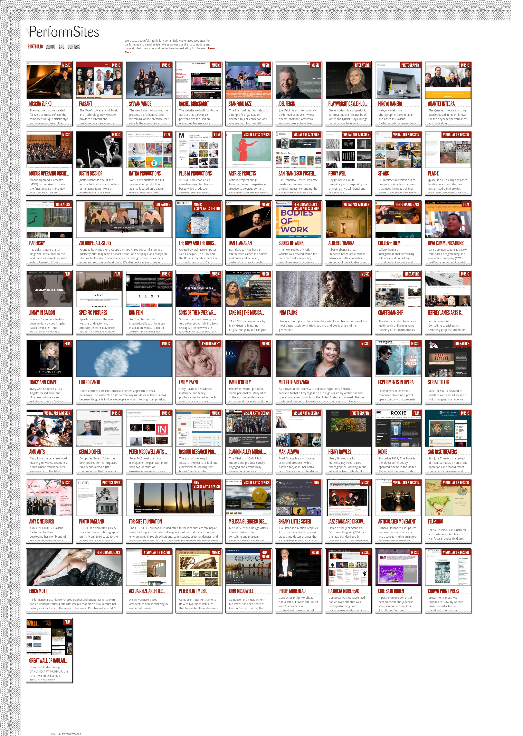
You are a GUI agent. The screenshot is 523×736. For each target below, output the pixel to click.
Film (167, 135)
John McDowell (241, 591)
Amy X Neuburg (41, 521)
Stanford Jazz (240, 104)
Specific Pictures (93, 312)
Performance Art (305, 204)
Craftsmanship (390, 312)
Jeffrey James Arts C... (445, 312)
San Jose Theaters (442, 452)
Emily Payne (188, 382)
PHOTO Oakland (91, 521)
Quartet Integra (441, 104)
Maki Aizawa (288, 452)
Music (66, 65)
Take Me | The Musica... (246, 312)
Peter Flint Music (193, 591)
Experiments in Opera (395, 382)
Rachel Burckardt (194, 104)
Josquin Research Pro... (197, 452)
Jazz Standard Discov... (346, 521)
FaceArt (85, 104)
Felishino (435, 521)
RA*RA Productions (145, 173)
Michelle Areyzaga (293, 382)
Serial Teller (438, 382)
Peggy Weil (337, 173)
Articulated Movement (396, 521)
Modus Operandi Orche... (49, 173)
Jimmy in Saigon (42, 312)
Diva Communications (445, 243)
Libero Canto (89, 382)
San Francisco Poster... (297, 173)
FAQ (61, 46)
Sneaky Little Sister (294, 521)
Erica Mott (38, 591)
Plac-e (433, 173)
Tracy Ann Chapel (43, 382)
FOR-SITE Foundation (145, 521)
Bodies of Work (290, 243)
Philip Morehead (291, 591)
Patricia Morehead (343, 591)
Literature (362, 65)
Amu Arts (37, 452)
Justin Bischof (90, 173)
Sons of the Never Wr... (197, 312)
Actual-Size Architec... (147, 591)
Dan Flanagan (240, 243)
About (50, 46)
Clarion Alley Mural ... (247, 452)
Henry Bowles (339, 452)
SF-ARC (383, 173)
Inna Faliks (287, 312)
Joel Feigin (286, 104)
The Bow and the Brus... (197, 243)
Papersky (37, 243)
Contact (73, 46)
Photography (410, 65)
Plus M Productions (195, 173)
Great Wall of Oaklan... (48, 660)
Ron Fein (136, 312)
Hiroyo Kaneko (390, 104)
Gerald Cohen (90, 452)
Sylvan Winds (140, 104)
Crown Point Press (443, 591)
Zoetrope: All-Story (95, 243)
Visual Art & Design (257, 135)
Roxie (382, 452)
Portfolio (35, 46)
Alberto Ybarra (341, 243)
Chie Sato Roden (391, 591)
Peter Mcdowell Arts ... (148, 452)
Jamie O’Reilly (240, 382)
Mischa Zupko (40, 104)
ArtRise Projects (242, 173)
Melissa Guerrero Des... (248, 521)
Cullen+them (389, 243)
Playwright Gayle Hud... (347, 104)
